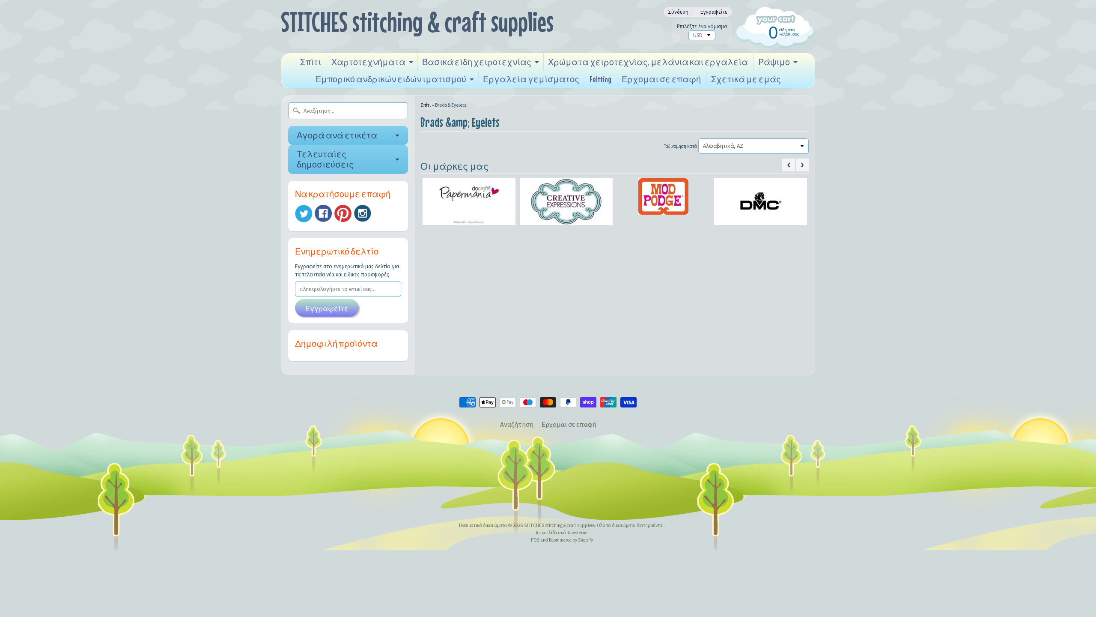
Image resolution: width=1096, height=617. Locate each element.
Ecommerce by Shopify (571, 540)
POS (535, 540)
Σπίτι (310, 62)
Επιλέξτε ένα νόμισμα (702, 26)
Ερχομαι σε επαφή (661, 79)
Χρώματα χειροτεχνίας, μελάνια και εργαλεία (648, 62)
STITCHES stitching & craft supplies (417, 21)
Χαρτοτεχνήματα (368, 62)
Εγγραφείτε (713, 12)
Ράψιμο (774, 62)
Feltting (600, 79)
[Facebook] (323, 213)
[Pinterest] (342, 213)
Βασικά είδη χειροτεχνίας (476, 62)
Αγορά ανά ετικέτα (337, 135)
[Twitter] (303, 213)
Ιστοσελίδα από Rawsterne (561, 533)
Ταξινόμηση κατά (680, 146)
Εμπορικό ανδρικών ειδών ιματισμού (391, 79)
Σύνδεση (678, 12)
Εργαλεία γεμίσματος (531, 79)
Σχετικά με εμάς (746, 79)
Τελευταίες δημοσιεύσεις (325, 159)
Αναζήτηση (516, 424)
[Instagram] (362, 213)
